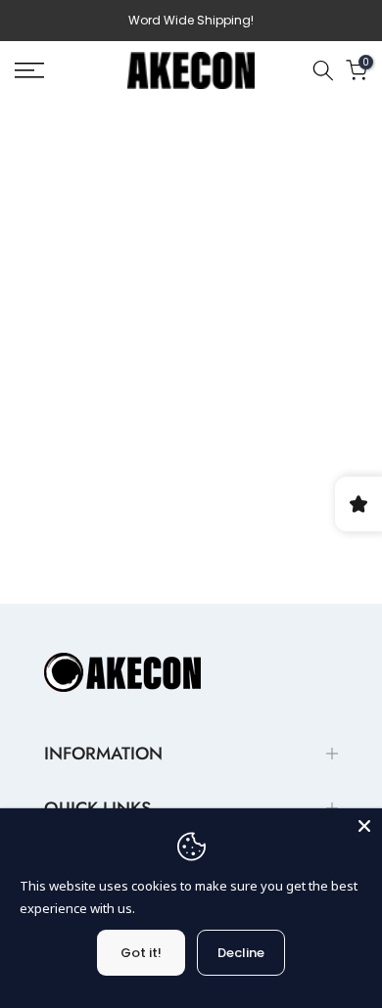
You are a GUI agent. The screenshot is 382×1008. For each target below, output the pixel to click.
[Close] (364, 826)
